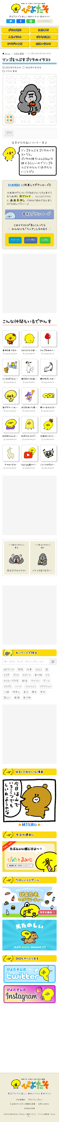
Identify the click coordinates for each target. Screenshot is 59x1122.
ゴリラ (9, 132)
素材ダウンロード (36, 214)
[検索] (52, 662)
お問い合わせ (43, 1104)
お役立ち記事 (29, 1108)
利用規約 (14, 184)
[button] (10, 21)
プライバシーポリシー (35, 1100)
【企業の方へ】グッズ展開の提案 (22, 1104)
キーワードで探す (26, 652)
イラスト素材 (11, 71)
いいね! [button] (31, 239)
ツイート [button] (15, 239)
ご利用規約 (20, 1100)
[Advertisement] (29, 283)
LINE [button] (45, 239)
